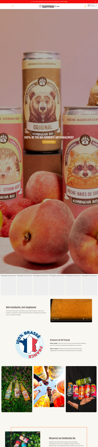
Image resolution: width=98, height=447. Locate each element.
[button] (92, 5)
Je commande (49, 142)
